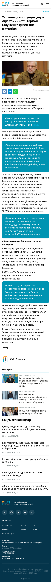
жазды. (36, 124)
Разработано (25, 578)
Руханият (5, 529)
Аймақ (23, 529)
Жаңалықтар (7, 525)
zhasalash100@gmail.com (12, 548)
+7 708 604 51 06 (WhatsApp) (13, 558)
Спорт (23, 525)
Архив (35, 529)
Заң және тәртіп (8, 533)
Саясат (46, 12)
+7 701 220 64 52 (8, 553)
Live (34, 525)
